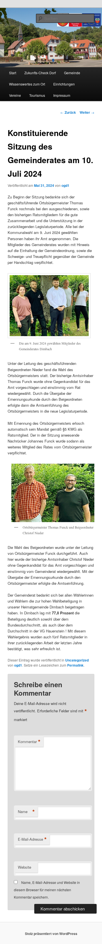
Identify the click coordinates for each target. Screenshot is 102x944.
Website (24, 867)
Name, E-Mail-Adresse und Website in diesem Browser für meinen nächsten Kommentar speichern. (47, 890)
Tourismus (37, 95)
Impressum (61, 95)
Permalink (75, 665)
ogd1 (65, 185)
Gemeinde (72, 72)
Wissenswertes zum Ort (27, 84)
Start (12, 72)
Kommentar (29, 741)
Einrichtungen (64, 84)
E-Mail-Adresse (32, 839)
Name (26, 811)
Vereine (15, 95)
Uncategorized (77, 660)
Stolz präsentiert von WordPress (51, 933)
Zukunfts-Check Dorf (40, 72)
